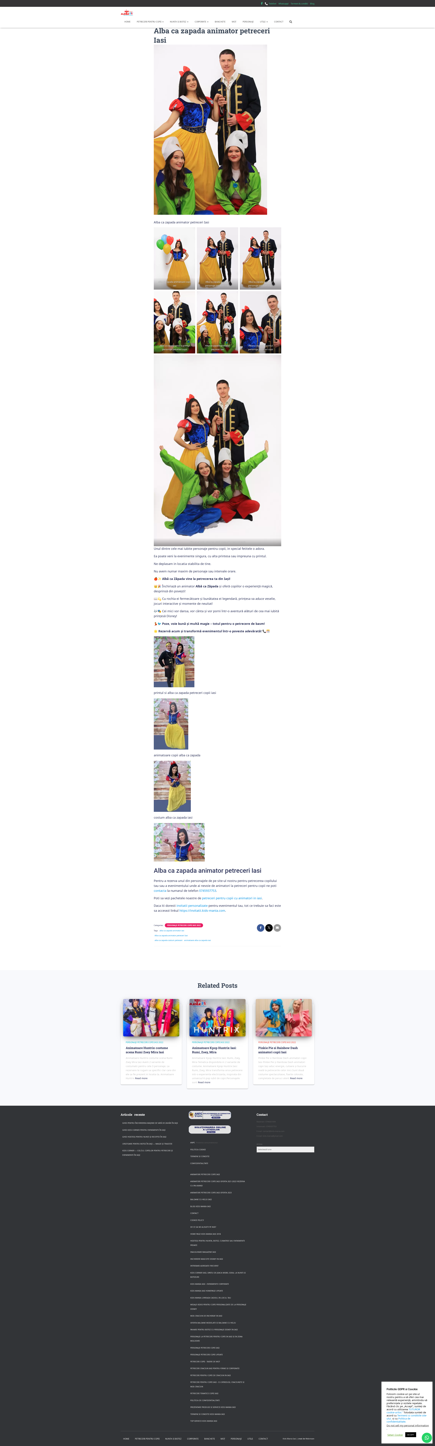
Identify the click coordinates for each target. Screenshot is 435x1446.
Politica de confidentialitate (205, 1400)
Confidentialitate (199, 1163)
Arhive (259, 1144)
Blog (312, 3)
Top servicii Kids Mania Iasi (203, 1421)
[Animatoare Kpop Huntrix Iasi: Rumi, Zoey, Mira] (217, 1017)
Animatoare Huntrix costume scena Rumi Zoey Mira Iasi (147, 1050)
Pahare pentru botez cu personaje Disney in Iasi (214, 1329)
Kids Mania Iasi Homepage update (206, 1291)
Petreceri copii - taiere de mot (205, 1361)
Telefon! (272, 3)
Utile (262, 21)
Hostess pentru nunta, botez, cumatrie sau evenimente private (217, 1243)
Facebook (262, 4)
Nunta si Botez (178, 21)
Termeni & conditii (299, 3)
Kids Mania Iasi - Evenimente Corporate (209, 1284)
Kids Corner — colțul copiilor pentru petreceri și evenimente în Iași (147, 1152)
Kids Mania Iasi (289, 1438)
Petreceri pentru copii (149, 21)
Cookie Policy (197, 1220)
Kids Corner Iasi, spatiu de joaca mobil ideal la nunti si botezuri (218, 1275)
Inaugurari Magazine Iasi (203, 1252)
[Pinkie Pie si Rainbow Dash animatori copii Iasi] (284, 1017)
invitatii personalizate (192, 906)
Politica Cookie (198, 1149)
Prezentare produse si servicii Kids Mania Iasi (213, 1407)
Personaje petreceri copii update (206, 1354)
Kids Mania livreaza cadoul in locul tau (210, 1298)
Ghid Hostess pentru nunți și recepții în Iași (144, 1137)
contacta (160, 891)
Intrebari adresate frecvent (204, 1266)
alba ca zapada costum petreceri (168, 940)
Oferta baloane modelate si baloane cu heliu (213, 1323)
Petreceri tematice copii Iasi (204, 1393)
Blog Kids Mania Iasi (200, 1206)
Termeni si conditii (199, 1156)
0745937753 (207, 891)
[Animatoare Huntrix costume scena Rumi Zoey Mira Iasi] (151, 1017)
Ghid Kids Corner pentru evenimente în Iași (144, 1130)
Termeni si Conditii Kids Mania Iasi (207, 1414)
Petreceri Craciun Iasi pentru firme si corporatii (214, 1368)
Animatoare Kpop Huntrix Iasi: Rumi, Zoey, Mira (214, 1050)
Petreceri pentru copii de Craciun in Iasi (210, 1375)
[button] (163, 21)
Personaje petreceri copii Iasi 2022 (184, 925)
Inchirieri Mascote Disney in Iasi (206, 1259)
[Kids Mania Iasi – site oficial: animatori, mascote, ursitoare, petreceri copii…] (127, 13)
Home (127, 21)
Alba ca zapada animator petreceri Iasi (171, 935)
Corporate (200, 21)
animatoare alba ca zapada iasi (197, 940)
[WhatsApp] (427, 1438)
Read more (141, 1078)
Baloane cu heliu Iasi (201, 1199)
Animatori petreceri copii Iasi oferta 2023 (211, 1192)
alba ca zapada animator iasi (172, 930)
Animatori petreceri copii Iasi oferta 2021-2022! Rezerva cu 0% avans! (217, 1183)
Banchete (219, 21)
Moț (233, 21)
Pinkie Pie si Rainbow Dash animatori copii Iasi (278, 1050)
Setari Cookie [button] (395, 1434)
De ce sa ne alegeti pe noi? (203, 1227)
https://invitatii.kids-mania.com (202, 910)
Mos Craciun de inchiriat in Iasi (206, 1316)
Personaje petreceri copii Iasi (205, 1348)
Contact (278, 21)
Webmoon (310, 1438)
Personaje (248, 21)
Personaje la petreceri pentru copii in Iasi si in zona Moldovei (216, 1338)
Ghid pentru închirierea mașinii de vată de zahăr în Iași (150, 1123)
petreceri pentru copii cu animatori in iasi (232, 898)
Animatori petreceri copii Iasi (205, 1174)
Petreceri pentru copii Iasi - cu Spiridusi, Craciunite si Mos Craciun (217, 1384)
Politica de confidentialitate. (398, 1420)
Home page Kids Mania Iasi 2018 (205, 1234)
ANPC (192, 1142)
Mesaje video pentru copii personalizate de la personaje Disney (218, 1306)
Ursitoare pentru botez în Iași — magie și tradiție (147, 1144)
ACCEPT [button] (410, 1434)
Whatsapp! (284, 3)
